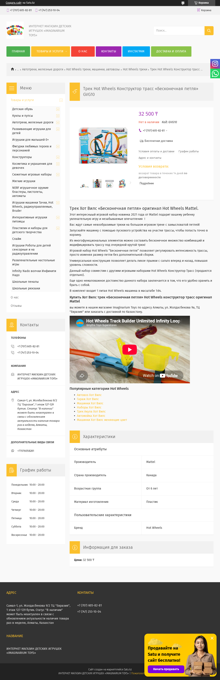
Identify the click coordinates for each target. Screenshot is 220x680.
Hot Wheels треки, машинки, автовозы (93, 69)
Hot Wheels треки (135, 69)
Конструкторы (22, 157)
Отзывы (16, 305)
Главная (18, 51)
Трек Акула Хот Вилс (91, 411)
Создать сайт (13, 3)
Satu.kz (128, 669)
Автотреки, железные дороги (42, 69)
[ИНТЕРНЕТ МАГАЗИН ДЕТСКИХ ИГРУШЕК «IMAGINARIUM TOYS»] (15, 37)
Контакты (108, 51)
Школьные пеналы (25, 281)
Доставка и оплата (171, 51)
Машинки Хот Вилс (90, 403)
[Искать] (209, 30)
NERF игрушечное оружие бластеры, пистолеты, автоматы (30, 192)
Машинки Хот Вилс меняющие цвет (102, 420)
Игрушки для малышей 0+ (30, 139)
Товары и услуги (50, 51)
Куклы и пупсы (22, 115)
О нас (82, 51)
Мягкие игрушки (23, 181)
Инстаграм (136, 51)
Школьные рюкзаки (26, 288)
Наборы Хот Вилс (89, 407)
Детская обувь (22, 109)
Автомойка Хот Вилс (91, 415)
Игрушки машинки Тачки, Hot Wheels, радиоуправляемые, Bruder (32, 206)
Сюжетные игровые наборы (32, 174)
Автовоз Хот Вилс (89, 395)
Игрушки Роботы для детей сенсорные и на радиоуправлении (31, 249)
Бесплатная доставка (159, 140)
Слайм (16, 238)
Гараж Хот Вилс (88, 399)
